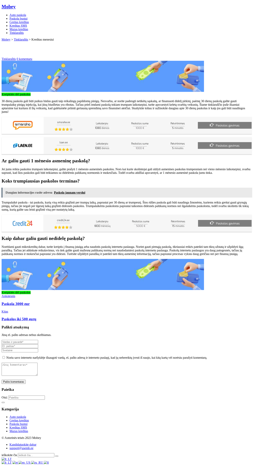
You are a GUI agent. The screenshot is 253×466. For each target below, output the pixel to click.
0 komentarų (24, 59)
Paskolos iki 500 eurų (19, 319)
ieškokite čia (9, 455)
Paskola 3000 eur (16, 304)
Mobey (9, 6)
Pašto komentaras (13, 381)
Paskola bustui (18, 18)
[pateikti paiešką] (56, 456)
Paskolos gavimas (228, 125)
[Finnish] (46, 462)
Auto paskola (17, 15)
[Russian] (37, 462)
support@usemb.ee (21, 448)
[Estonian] (15, 462)
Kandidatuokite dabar (22, 444)
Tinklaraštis (16, 32)
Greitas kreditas (19, 22)
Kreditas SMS (18, 25)
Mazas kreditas (18, 29)
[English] (25, 462)
